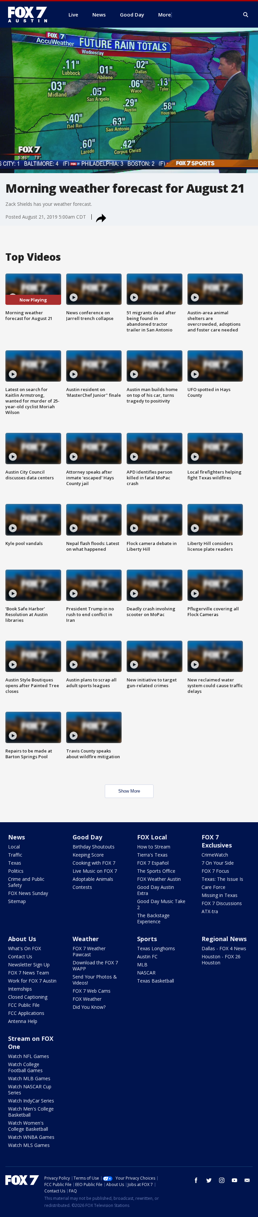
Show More (129, 791)
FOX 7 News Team (28, 972)
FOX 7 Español (153, 863)
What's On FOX (24, 948)
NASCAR (146, 972)
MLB (142, 964)
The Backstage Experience (153, 918)
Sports (147, 939)
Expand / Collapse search (246, 14)
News (16, 837)
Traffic (15, 855)
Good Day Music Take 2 (161, 904)
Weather (86, 939)
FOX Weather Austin (159, 879)
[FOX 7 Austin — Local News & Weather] (30, 14)
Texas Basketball (155, 981)
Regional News (224, 939)
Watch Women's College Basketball (28, 1126)
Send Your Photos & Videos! (95, 979)
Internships (20, 989)
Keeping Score (88, 855)
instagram (221, 1180)
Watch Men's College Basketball (31, 1112)
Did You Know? (89, 1007)
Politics (16, 871)
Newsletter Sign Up (29, 964)
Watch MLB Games (29, 1078)
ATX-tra (210, 911)
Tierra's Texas (152, 855)
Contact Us (20, 956)
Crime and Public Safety (26, 882)
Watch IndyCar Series (31, 1100)
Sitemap (17, 901)
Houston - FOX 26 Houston (221, 959)
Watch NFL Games (28, 1056)
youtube (234, 1180)
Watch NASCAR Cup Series (29, 1089)
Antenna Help (22, 1021)
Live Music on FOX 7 (95, 871)
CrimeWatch (215, 855)
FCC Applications (26, 1013)
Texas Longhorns (156, 948)
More (164, 14)
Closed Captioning (27, 997)
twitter (209, 1180)
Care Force (213, 887)
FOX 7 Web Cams (92, 991)
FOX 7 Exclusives (217, 841)
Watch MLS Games (29, 1145)
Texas (14, 863)
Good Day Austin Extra (155, 890)
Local (14, 846)
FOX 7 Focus (215, 871)
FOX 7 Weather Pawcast (89, 951)
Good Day (87, 837)
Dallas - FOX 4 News (224, 948)
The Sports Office (156, 871)
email (247, 1180)
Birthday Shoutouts (94, 846)
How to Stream (153, 846)
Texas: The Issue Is (222, 879)
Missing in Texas (220, 895)
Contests (82, 887)
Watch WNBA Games (31, 1137)
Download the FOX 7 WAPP (95, 965)
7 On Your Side (218, 863)
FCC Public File (24, 1005)
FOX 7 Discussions (222, 903)
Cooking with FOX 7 (94, 863)
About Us (22, 939)
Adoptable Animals (93, 879)
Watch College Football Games (25, 1067)
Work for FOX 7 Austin (32, 981)
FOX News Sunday (28, 893)
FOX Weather (87, 999)
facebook (196, 1180)
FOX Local (152, 837)
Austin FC (147, 956)
